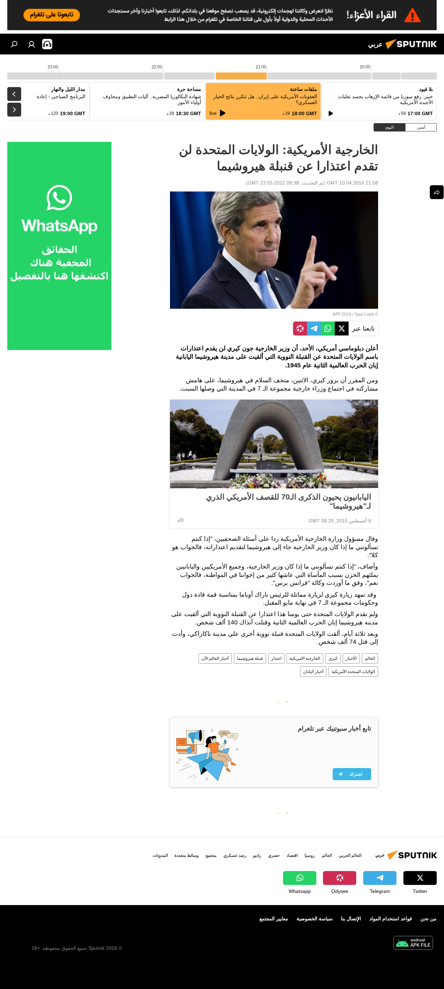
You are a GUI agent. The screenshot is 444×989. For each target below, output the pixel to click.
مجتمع (211, 855)
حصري (274, 855)
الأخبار (351, 658)
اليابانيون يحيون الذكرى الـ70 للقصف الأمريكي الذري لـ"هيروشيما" (288, 501)
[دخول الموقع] (32, 44)
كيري (333, 658)
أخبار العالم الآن (215, 658)
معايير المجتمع (273, 918)
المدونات (160, 855)
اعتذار (276, 658)
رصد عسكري (234, 855)
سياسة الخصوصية (315, 918)
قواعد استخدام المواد (390, 918)
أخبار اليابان (313, 671)
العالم (370, 658)
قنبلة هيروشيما (250, 658)
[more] (181, 520)
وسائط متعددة (186, 855)
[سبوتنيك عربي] (413, 50)
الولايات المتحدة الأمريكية (353, 671)
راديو (257, 855)
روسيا (310, 855)
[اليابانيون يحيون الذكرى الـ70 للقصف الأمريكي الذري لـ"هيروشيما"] (274, 444)
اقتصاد (292, 855)
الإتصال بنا (351, 918)
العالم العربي (350, 855)
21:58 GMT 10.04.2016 (352, 183)
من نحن (428, 918)
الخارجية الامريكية (305, 658)
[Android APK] (413, 944)
